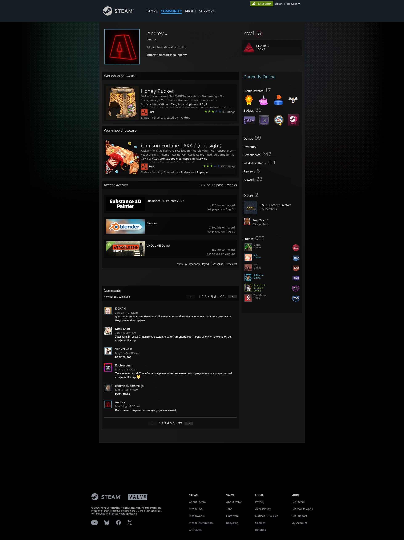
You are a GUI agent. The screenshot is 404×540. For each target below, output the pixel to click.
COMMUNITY (171, 11)
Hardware (232, 515)
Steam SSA (196, 509)
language (292, 3)
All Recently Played (197, 264)
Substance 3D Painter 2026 (165, 201)
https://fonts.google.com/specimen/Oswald (179, 158)
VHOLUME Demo (158, 245)
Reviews (232, 264)
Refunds (260, 529)
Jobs (229, 509)
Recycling (232, 522)
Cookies (260, 522)
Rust (151, 112)
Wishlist (218, 264)
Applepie (202, 172)
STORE (152, 11)
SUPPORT (207, 11)
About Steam (197, 502)
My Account (299, 522)
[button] (272, 33)
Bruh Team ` (260, 220)
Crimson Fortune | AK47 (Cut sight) (181, 145)
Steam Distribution (201, 522)
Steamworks (197, 515)
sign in (278, 3)
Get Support (299, 515)
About (190, 11)
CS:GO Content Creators (275, 205)
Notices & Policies (266, 515)
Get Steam (298, 502)
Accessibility (263, 509)
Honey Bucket (157, 91)
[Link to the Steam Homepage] (118, 14)
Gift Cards (195, 529)
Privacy (259, 502)
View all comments (117, 296)
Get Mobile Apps (302, 509)
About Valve (234, 502)
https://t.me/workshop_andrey (167, 54)
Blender (151, 223)
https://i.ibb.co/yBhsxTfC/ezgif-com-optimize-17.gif (174, 104)
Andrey (185, 117)
